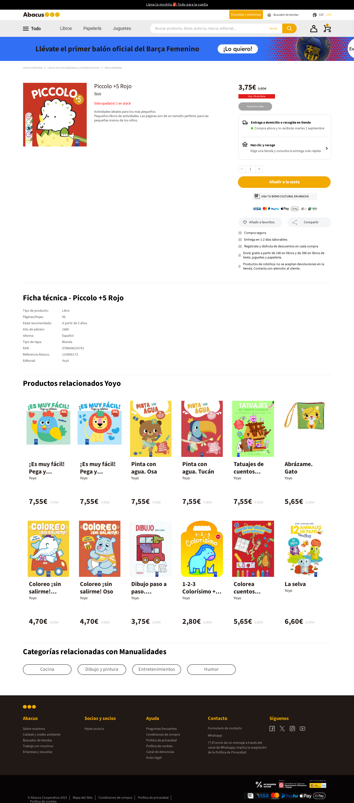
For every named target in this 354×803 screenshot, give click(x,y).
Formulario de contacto (225, 728)
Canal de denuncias (160, 752)
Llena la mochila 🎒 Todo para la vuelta (177, 4)
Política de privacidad (161, 740)
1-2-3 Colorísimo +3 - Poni (200, 591)
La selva (295, 584)
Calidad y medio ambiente (41, 734)
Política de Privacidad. (231, 752)
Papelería (92, 28)
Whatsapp (215, 735)
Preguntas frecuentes (161, 728)
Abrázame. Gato (299, 468)
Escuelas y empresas (246, 14)
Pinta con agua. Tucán (198, 468)
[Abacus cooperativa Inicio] (42, 16)
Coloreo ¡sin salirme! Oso (96, 588)
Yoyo (97, 93)
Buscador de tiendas (37, 740)
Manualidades (113, 68)
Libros (66, 28)
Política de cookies (159, 746)
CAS (328, 15)
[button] (314, 29)
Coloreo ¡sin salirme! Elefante (45, 591)
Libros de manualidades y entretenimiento (74, 68)
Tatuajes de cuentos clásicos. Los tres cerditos (250, 475)
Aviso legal (154, 757)
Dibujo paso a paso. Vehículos (149, 591)
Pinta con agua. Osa (144, 468)
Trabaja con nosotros (38, 746)
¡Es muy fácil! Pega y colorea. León (98, 471)
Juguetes (122, 28)
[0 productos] (327, 31)
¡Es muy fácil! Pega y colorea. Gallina (47, 475)
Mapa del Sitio (83, 797)
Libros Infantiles (33, 68)
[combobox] (201, 29)
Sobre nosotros (34, 728)
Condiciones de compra (163, 734)
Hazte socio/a (94, 728)
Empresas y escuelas (37, 752)
